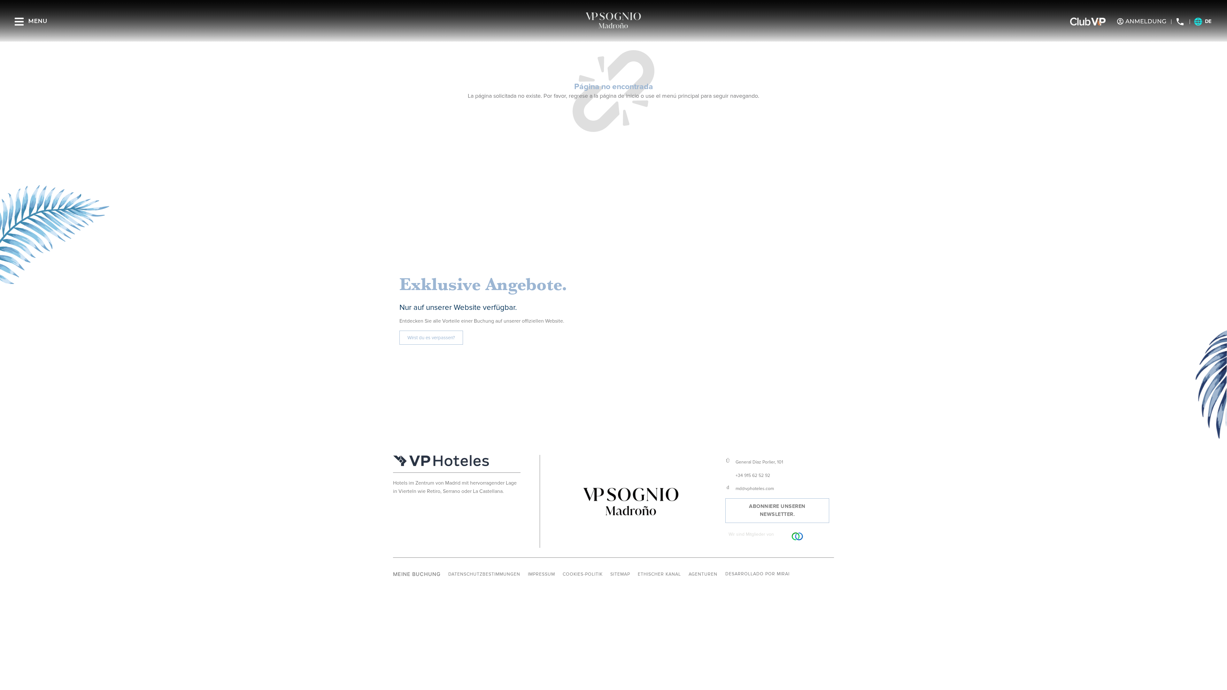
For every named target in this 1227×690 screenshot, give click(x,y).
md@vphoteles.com (755, 488)
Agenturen (703, 574)
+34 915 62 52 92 (753, 475)
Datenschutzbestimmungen (484, 574)
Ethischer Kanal (659, 574)
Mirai (783, 574)
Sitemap (620, 574)
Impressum (541, 574)
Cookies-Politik (583, 574)
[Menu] (19, 22)
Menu (37, 21)
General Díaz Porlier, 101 (759, 462)
